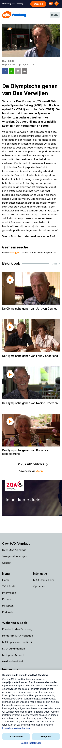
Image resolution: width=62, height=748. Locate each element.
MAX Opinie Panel (44, 580)
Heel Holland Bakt (13, 661)
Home (6, 580)
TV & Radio (9, 586)
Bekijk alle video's (30, 464)
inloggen (15, 252)
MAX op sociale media (15, 642)
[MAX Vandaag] (14, 15)
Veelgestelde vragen (14, 556)
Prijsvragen (9, 592)
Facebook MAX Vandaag (17, 629)
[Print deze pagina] (24, 71)
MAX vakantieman (13, 648)
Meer (54, 263)
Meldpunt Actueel (13, 655)
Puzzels (6, 599)
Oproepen (39, 586)
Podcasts (7, 612)
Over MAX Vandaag (14, 550)
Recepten (8, 605)
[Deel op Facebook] (5, 71)
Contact (6, 562)
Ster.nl (39, 470)
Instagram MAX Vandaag (17, 635)
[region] (31, 40)
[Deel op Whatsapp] (11, 71)
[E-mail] (18, 71)
